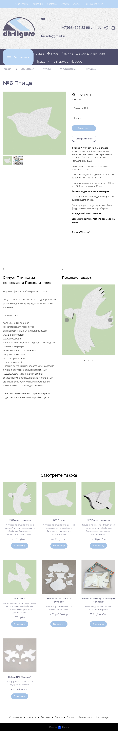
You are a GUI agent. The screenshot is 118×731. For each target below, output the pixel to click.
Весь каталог (27, 68)
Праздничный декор (52, 61)
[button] (84, 360)
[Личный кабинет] (106, 28)
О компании (21, 3)
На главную (102, 717)
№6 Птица (59, 520)
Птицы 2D (91, 68)
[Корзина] (113, 28)
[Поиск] (99, 27)
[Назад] (67, 320)
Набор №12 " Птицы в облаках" (59, 600)
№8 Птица (19, 598)
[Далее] (110, 320)
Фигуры (53, 53)
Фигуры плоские (68, 68)
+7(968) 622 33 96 (77, 27)
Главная (7, 68)
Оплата (65, 3)
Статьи (76, 3)
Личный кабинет (94, 3)
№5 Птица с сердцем (20, 520)
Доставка (52, 3)
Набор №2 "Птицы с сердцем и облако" (98, 600)
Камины (67, 53)
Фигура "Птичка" (81, 232)
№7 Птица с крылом (98, 520)
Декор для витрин (90, 53)
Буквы (40, 53)
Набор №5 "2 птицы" (19, 677)
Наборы (76, 61)
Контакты (38, 3)
